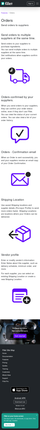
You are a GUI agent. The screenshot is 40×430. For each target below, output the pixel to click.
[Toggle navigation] (37, 3)
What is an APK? (20, 409)
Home (4, 353)
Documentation (7, 356)
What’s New (6, 375)
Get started (20, 335)
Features (5, 359)
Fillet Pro (5, 381)
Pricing (4, 362)
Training (5, 369)
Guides (4, 366)
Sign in (30, 3)
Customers (6, 372)
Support (5, 378)
